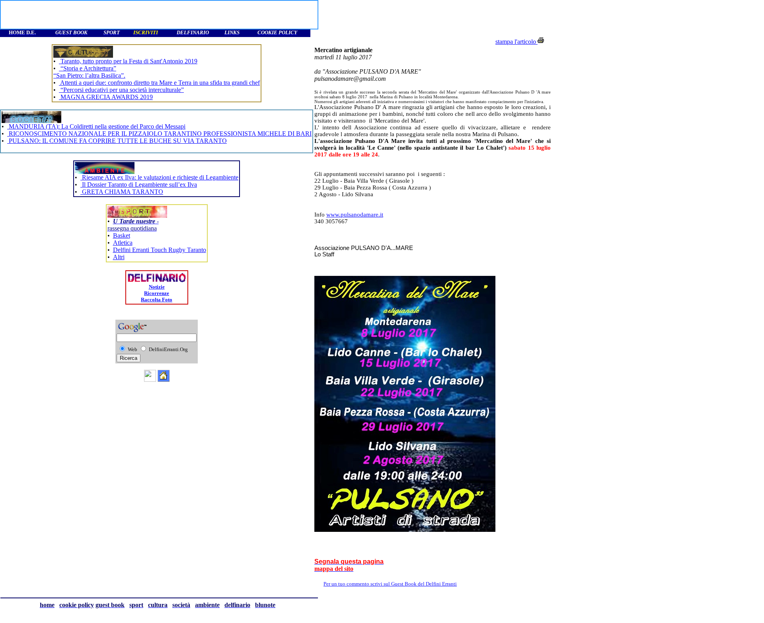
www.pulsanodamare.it (354, 214)
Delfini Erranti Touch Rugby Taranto (159, 249)
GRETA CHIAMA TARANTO (121, 191)
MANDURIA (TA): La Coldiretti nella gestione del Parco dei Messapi (96, 126)
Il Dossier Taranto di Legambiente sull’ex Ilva (138, 184)
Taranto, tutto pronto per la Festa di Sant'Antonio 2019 (128, 61)
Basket (121, 235)
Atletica (123, 242)
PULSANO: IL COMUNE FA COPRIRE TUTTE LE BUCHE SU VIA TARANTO (117, 140)
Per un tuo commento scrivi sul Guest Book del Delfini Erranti (405, 584)
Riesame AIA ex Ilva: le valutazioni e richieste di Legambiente (159, 177)
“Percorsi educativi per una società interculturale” (121, 89)
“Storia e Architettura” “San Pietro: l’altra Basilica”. (89, 72)
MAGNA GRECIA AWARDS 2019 (106, 97)
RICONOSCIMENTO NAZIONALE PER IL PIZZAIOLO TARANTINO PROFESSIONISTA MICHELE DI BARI (159, 133)
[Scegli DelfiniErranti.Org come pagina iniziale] (164, 379)
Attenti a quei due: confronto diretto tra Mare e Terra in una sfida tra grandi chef (159, 82)
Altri (119, 257)
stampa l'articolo (516, 41)
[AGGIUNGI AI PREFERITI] (150, 379)
